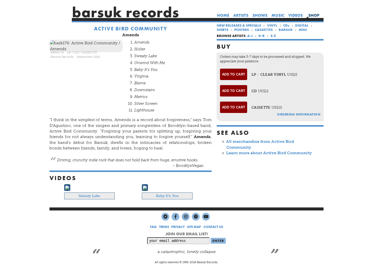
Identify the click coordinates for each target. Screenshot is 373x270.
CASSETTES (264, 29)
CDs (286, 25)
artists (240, 15)
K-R (262, 35)
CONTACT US (213, 227)
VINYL (272, 25)
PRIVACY (178, 227)
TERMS (164, 227)
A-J (250, 35)
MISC (303, 29)
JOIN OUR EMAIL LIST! (186, 234)
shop (313, 15)
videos (295, 15)
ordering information (298, 114)
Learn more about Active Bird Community (269, 152)
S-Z (273, 35)
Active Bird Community (130, 28)
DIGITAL (302, 25)
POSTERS (241, 29)
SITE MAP (194, 227)
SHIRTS (222, 29)
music (278, 15)
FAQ (153, 227)
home (223, 15)
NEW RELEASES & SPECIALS (239, 25)
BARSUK (286, 29)
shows (259, 15)
